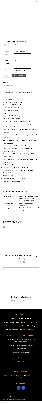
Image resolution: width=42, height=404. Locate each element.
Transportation (11, 396)
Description (9, 92)
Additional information (25, 92)
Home (4, 396)
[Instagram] (23, 388)
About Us (18, 396)
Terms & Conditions (21, 365)
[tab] (9, 92)
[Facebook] (19, 388)
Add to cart (19, 75)
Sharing (7, 69)
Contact (24, 396)
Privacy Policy (21, 361)
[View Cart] (35, 3)
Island (11, 85)
